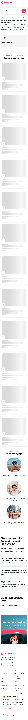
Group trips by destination (18, 690)
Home (2, 17)
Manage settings (7, 708)
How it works (4, 678)
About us (3, 688)
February (24, 17)
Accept (8, 715)
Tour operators (18, 676)
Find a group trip (5, 673)
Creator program (18, 678)
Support (3, 681)
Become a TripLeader (19, 673)
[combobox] (12, 10)
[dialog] (14, 706)
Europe (12, 17)
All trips (7, 17)
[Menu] (25, 2)
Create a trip (17, 681)
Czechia (18, 17)
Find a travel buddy (6, 676)
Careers (3, 691)
